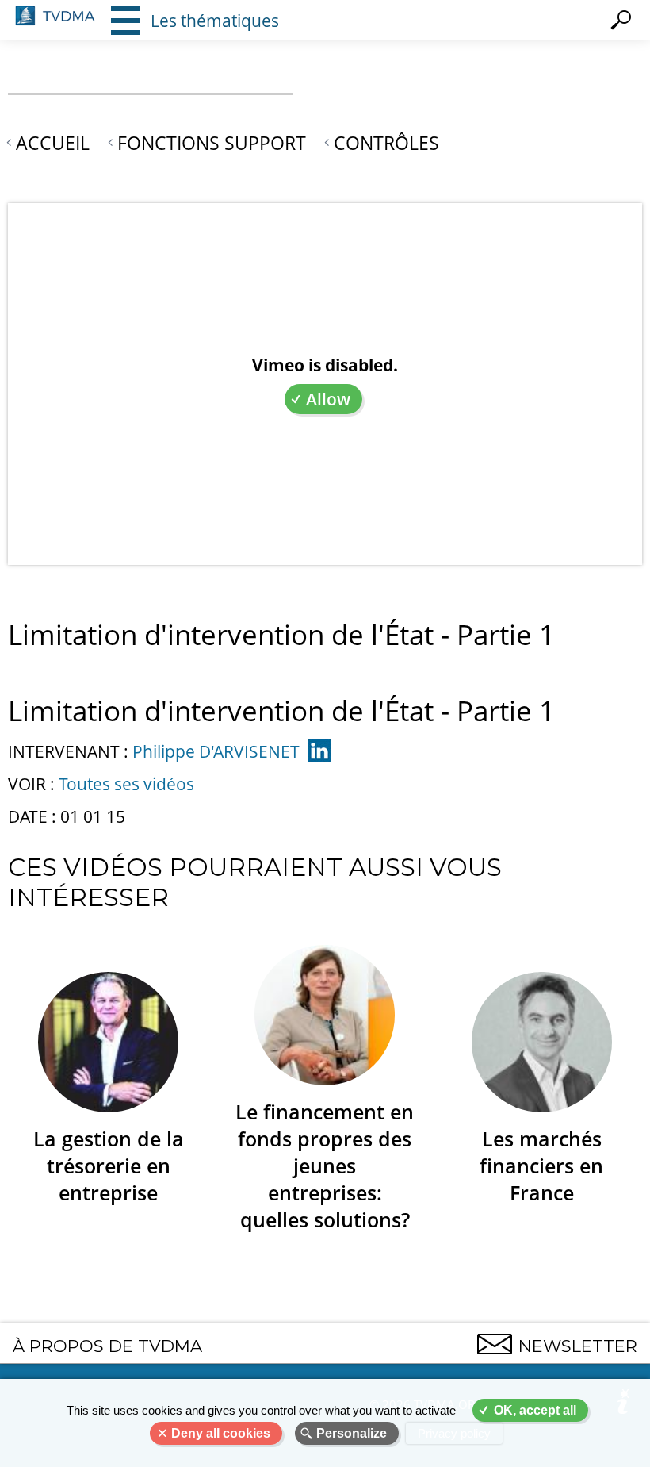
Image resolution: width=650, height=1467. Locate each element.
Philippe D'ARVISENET (216, 751)
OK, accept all (535, 1410)
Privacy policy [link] (454, 1433)
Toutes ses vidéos (126, 784)
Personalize (351, 1433)
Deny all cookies (220, 1433)
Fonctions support (211, 143)
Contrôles (386, 143)
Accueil (53, 143)
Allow (328, 399)
